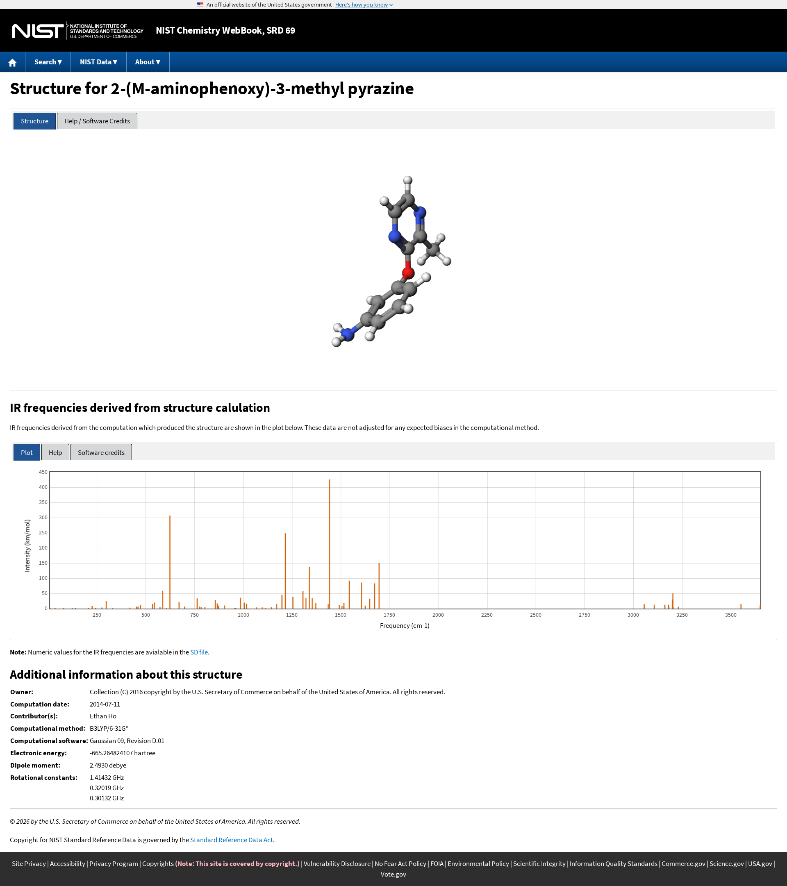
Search (45, 61)
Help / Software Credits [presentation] (97, 120)
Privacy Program (113, 863)
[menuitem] (12, 62)
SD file (199, 652)
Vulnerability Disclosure (337, 863)
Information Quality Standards (613, 863)
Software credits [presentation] (101, 452)
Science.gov (727, 863)
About (145, 61)
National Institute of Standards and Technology (77, 30)
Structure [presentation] (34, 120)
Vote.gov (393, 874)
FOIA (437, 863)
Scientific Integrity (539, 863)
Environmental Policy (478, 863)
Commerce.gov (683, 863)
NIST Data (95, 61)
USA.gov (760, 863)
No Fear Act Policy (400, 863)
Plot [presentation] (27, 452)
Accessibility (67, 863)
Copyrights (158, 863)
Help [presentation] (55, 452)
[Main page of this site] (12, 62)
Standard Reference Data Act (231, 839)
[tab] (35, 121)
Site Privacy (29, 863)
